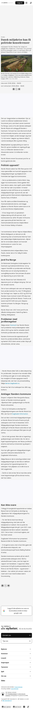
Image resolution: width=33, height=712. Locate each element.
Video (3, 680)
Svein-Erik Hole (14, 688)
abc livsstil (18, 707)
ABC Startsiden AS (7, 700)
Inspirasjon (5, 663)
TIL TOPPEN (5, 626)
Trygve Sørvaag (18, 687)
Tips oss (5, 641)
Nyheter (4, 649)
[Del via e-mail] (19, 89)
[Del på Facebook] (13, 89)
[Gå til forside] (7, 3)
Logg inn (19, 3)
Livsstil (3, 658)
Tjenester (4, 667)
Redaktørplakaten (12, 694)
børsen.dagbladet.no (12, 383)
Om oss (3, 676)
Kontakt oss (7, 635)
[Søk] (31, 3)
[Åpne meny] (26, 3)
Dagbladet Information (20, 414)
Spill (2, 672)
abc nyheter (7, 707)
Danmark (13, 325)
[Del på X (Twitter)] (16, 89)
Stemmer (4, 654)
